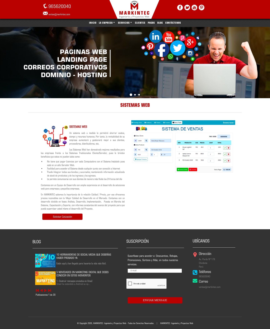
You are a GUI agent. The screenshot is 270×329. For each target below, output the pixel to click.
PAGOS (151, 22)
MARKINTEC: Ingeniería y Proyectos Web (176, 323)
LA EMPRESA (106, 22)
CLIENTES (140, 22)
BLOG (160, 22)
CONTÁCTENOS (173, 22)
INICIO (92, 22)
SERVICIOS (124, 22)
